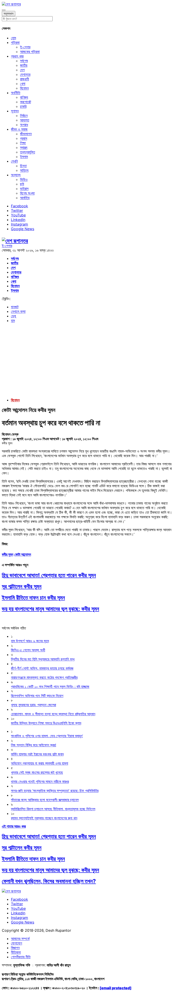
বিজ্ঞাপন (15, 947)
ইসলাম (24, 156)
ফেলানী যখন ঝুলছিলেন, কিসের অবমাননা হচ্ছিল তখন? (49, 881)
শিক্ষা (23, 143)
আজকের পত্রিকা (30, 51)
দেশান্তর (25, 74)
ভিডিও (24, 179)
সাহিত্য (24, 170)
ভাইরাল (24, 188)
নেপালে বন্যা (18, 311)
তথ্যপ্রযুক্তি (27, 152)
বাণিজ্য (24, 97)
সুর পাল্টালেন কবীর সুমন (21, 586)
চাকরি (23, 106)
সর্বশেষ (24, 60)
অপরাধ (24, 124)
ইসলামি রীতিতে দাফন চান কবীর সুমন (33, 597)
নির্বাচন (24, 115)
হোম (13, 38)
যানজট (14, 307)
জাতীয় (23, 65)
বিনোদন (24, 88)
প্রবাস (23, 138)
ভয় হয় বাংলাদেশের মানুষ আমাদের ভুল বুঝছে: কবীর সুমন (50, 608)
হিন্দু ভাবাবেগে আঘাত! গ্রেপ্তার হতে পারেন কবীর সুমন (49, 575)
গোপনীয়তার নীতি (21, 957)
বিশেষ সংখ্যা (27, 193)
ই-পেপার (25, 47)
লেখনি (14, 161)
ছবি (22, 184)
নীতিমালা (16, 952)
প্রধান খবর (17, 56)
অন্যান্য (16, 175)
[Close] (3, 10)
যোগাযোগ (16, 943)
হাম (13, 320)
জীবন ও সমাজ (19, 129)
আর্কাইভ (25, 197)
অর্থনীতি (15, 92)
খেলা (22, 83)
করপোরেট (25, 102)
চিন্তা (23, 165)
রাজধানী (24, 79)
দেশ (22, 70)
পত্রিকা (15, 42)
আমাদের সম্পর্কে (20, 938)
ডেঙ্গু (13, 316)
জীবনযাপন (26, 134)
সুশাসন (15, 111)
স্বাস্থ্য (23, 147)
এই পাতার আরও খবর (14, 826)
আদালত (24, 120)
